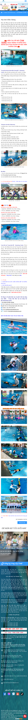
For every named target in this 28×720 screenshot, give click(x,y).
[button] (26, 545)
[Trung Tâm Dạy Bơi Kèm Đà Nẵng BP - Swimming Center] (3, 1)
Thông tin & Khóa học (9, 12)
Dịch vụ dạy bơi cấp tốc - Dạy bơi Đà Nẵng (12, 551)
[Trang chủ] (2, 12)
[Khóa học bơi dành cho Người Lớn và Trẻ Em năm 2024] (14, 7)
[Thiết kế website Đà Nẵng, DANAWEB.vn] (18, 719)
